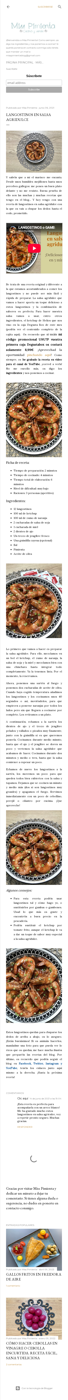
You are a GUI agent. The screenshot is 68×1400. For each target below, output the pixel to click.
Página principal (19, 62)
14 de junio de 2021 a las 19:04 (45, 1098)
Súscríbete (34, 76)
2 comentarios (14, 1364)
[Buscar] (59, 6)
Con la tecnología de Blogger (37, 1388)
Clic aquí (22, 1098)
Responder (24, 1126)
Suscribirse (45, 6)
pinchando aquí (39, 355)
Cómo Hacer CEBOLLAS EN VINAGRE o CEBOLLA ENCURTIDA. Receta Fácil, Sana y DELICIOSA (31, 1350)
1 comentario (13, 1285)
